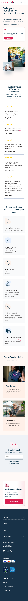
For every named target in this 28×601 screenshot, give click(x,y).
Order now (8, 38)
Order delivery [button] (14, 501)
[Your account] (21, 2)
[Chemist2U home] (7, 2)
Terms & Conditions (8, 586)
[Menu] (25, 2)
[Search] (17, 2)
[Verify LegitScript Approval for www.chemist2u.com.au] (5, 569)
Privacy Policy (6, 590)
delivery (19, 340)
